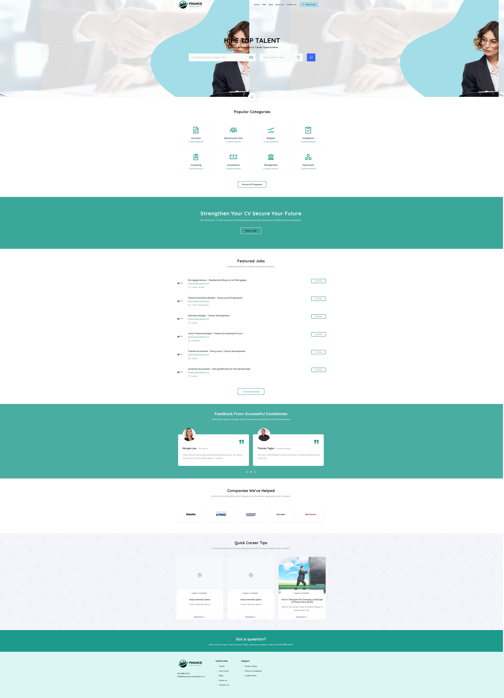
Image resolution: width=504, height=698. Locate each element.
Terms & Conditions (253, 671)
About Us (279, 4)
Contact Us (291, 4)
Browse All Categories (252, 184)
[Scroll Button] (252, 96)
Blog (271, 4)
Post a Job (250, 230)
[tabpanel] (213, 450)
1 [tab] (247, 472)
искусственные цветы (199, 599)
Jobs (264, 4)
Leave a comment (199, 593)
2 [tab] (251, 472)
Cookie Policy (251, 675)
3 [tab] (255, 472)
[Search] (311, 57)
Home (256, 4)
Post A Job (310, 4)
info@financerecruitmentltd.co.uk (191, 677)
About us (223, 680)
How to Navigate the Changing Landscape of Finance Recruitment (302, 600)
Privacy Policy (251, 666)
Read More (198, 617)
